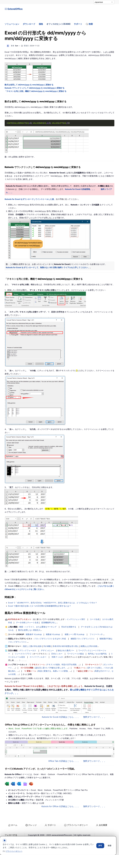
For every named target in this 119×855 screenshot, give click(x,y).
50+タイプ (93, 664)
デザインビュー (47, 650)
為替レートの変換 (60, 671)
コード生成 (94, 619)
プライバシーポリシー (77, 825)
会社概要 (103, 825)
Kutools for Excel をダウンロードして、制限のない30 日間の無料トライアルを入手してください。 (48, 267)
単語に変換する (44, 671)
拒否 (109, 845)
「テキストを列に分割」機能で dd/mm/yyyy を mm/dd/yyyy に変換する (35, 91)
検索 (91, 24)
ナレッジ (32, 825)
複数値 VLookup (53, 634)
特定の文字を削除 (69, 664)
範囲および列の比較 (89, 646)
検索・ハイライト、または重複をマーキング (37, 627)
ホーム (14, 825)
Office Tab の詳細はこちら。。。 (64, 761)
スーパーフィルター (38, 657)
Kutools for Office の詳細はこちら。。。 (60, 806)
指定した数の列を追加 (32, 646)
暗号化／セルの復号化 (97, 654)
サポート (78, 24)
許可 (100, 845)
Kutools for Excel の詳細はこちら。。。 (61, 717)
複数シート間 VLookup (74, 634)
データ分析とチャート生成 (27, 622)
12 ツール (37, 664)
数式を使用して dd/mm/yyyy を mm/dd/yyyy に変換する (29, 84)
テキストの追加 (53, 664)
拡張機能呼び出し (48, 622)
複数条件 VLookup (34, 634)
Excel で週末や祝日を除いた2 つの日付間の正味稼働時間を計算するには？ (39, 606)
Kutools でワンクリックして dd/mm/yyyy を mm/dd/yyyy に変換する (34, 88)
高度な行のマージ (102, 671)
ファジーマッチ (96, 634)
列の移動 (47, 646)
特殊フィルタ (57, 657)
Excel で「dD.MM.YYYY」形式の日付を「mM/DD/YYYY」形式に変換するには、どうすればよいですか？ (52, 603)
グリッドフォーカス (27, 650)
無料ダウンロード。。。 (94, 717)
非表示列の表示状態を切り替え (66, 646)
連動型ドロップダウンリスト (83, 638)
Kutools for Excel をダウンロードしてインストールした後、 (30, 199)
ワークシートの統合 (75, 654)
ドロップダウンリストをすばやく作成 (50, 638)
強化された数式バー (65, 650)
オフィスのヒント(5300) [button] (58, 24)
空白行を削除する (68, 627)
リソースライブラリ (23, 654)
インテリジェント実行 (75, 619)
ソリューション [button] (12, 24)
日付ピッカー (56, 654)
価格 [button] (41, 24)
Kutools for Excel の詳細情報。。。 (80, 189)
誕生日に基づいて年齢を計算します (50, 668)
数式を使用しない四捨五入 (29, 630)
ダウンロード (29, 24)
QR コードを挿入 (95, 668)
